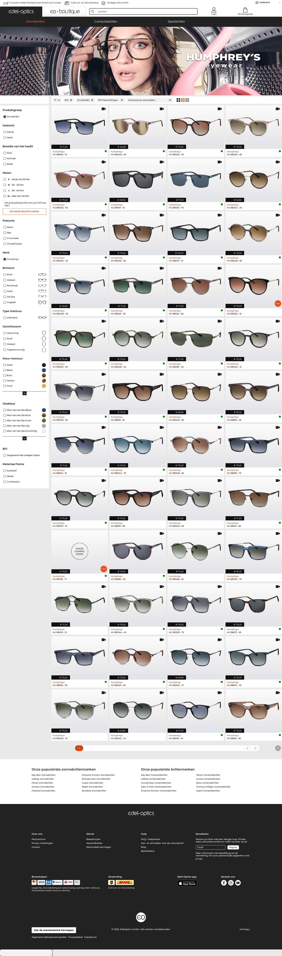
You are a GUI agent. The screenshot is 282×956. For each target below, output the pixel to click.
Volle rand (12, 317)
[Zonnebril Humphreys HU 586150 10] (79, 603)
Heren (10, 137)
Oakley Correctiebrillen (153, 779)
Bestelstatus (148, 851)
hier (200, 858)
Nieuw (10, 227)
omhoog (244, 929)
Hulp (144, 833)
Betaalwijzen (93, 839)
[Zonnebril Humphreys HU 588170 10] (196, 232)
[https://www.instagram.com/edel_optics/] (231, 883)
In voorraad (12, 238)
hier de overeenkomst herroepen (54, 930)
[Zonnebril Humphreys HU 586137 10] (138, 179)
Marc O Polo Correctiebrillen (156, 786)
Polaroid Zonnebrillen (43, 790)
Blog (143, 847)
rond (9, 338)
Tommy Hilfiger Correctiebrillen (213, 786)
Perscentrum (39, 839)
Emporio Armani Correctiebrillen (158, 790)
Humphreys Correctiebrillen (156, 782)
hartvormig (12, 333)
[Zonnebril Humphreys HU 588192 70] (254, 444)
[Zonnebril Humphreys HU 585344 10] (254, 338)
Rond (9, 274)
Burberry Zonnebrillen (94, 790)
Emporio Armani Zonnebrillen (98, 775)
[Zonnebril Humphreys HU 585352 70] (254, 550)
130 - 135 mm (16, 185)
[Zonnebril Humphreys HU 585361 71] (79, 550)
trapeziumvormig (15, 349)
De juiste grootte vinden (24, 211)
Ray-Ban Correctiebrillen (154, 775)
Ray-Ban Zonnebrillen (43, 775)
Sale (9, 232)
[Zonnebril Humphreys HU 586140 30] (138, 285)
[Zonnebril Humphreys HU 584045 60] (138, 125)
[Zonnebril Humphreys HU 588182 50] (138, 550)
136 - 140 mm (16, 190)
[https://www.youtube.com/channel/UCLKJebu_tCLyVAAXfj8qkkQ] (238, 883)
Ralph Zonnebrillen (92, 786)
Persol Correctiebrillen (208, 775)
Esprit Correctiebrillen (208, 790)
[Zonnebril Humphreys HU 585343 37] (196, 656)
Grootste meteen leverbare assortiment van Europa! (35, 2)
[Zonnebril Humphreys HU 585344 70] (138, 444)
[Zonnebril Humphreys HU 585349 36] (79, 391)
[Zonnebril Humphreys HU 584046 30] (79, 285)
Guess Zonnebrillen (92, 782)
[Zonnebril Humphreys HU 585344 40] (138, 603)
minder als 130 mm (19, 179)
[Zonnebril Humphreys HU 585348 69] (254, 232)
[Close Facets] (24, 100)
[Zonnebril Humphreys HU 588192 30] (79, 656)
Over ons (37, 833)
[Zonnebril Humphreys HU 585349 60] (138, 232)
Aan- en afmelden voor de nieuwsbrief (162, 843)
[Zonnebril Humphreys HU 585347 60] (138, 656)
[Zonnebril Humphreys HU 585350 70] (196, 603)
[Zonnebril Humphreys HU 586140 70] (196, 179)
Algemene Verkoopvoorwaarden (49, 937)
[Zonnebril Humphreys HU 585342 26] (254, 179)
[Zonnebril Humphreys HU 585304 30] (79, 232)
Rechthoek (12, 285)
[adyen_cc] (34, 882)
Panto (10, 291)
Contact (36, 847)
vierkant (11, 344)
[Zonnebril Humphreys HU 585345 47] (79, 709)
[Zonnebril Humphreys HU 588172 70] (254, 656)
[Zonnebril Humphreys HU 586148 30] (196, 550)
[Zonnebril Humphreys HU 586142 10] (79, 444)
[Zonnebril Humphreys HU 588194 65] (254, 391)
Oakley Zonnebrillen (43, 779)
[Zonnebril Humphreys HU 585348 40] (138, 338)
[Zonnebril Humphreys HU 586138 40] (196, 338)
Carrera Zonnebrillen (43, 786)
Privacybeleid (75, 937)
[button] (21, 12)
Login (214, 14)
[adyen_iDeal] (68, 882)
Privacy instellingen (42, 843)
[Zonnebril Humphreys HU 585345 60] (254, 125)
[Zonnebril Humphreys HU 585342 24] (138, 709)
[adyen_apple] (77, 882)
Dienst (90, 833)
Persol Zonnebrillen (42, 782)
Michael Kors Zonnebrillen (96, 779)
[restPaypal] (57, 882)
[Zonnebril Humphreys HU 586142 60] (196, 285)
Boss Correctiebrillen (207, 782)
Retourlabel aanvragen (98, 847)
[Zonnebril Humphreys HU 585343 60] (196, 391)
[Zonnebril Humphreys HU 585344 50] (79, 179)
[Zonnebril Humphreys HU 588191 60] (254, 709)
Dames (10, 132)
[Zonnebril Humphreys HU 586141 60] (254, 497)
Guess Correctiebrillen (208, 779)
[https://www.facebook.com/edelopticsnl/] (224, 883)
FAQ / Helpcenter (150, 839)
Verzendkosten (94, 843)
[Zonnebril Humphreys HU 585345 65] (196, 125)
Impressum (90, 937)
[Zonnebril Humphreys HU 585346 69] (196, 497)
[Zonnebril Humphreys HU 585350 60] (79, 338)
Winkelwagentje (245, 14)
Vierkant (11, 280)
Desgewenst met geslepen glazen (23, 455)
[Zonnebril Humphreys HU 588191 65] (138, 391)
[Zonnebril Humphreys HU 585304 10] (254, 285)
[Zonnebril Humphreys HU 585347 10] (79, 497)
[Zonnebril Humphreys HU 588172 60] (254, 603)
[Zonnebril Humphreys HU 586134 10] (196, 709)
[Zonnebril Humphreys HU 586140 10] (79, 125)
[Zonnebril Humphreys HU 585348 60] (196, 444)
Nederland (264, 2)
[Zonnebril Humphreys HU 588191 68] (138, 497)
